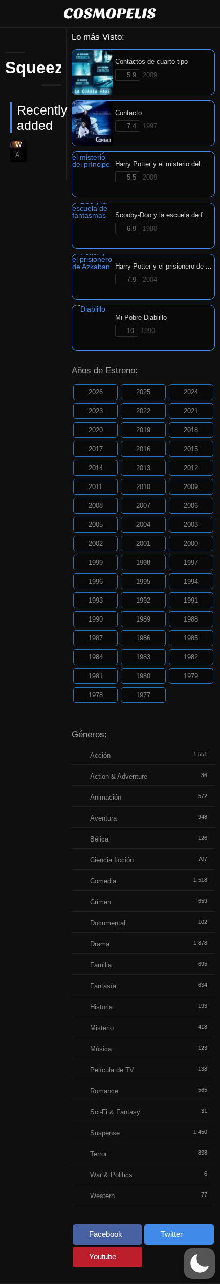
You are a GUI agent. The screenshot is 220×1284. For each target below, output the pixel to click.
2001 (143, 543)
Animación (105, 797)
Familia (101, 965)
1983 (143, 657)
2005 (96, 524)
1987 (96, 638)
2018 (191, 430)
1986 (143, 638)
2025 (143, 392)
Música (101, 1049)
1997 (191, 562)
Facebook (105, 1234)
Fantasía (103, 986)
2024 (191, 392)
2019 (143, 430)
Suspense (105, 1133)
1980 (143, 676)
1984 (96, 657)
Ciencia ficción (112, 860)
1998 (143, 562)
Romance (104, 1091)
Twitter (172, 1234)
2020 (96, 430)
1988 (191, 619)
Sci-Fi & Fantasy (115, 1112)
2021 (191, 411)
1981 (96, 676)
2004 (143, 524)
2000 (191, 543)
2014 (96, 468)
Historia (101, 1007)
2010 (143, 487)
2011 (95, 487)
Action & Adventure (118, 776)
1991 (191, 600)
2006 (191, 506)
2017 (96, 449)
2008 (96, 506)
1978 (96, 695)
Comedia (103, 881)
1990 (96, 619)
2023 (96, 411)
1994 (191, 581)
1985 (191, 638)
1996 (96, 581)
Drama (99, 944)
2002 (96, 543)
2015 (191, 449)
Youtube (102, 1256)
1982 (191, 657)
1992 (143, 600)
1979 (191, 676)
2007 (143, 506)
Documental (107, 923)
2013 (143, 468)
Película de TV (112, 1070)
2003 (191, 524)
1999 (96, 562)
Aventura (103, 818)
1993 (96, 600)
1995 (143, 581)
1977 (143, 695)
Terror (98, 1154)
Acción (100, 755)
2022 (143, 411)
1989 (143, 619)
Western (102, 1196)
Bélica (99, 839)
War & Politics (111, 1175)
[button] (199, 1263)
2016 (143, 449)
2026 (96, 392)
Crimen (100, 902)
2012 (191, 468)
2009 (191, 487)
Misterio (102, 1028)
